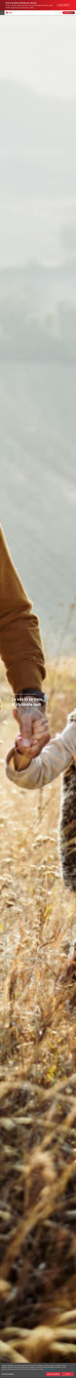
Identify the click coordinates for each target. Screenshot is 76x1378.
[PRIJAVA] (60, 12)
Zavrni (68, 1374)
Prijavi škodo (63, 5)
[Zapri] (73, 1366)
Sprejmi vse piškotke (53, 1374)
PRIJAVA (60, 12)
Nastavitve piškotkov (7, 1374)
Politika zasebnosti (50, 1369)
